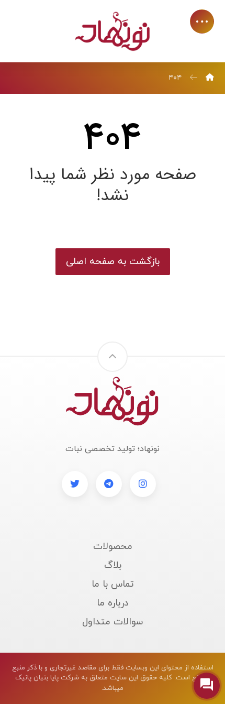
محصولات (112, 546)
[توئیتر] (75, 484)
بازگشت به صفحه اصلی (113, 261)
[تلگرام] (109, 484)
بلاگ (112, 565)
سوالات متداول (112, 622)
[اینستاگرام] (143, 484)
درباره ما (113, 603)
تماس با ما (113, 584)
